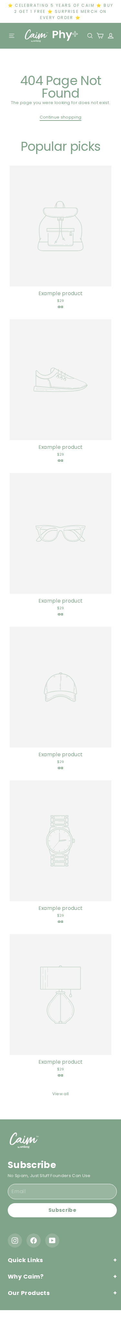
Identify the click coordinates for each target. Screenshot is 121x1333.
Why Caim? (26, 1276)
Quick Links (25, 1260)
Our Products (29, 1293)
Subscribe (62, 1210)
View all (60, 1093)
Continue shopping (60, 117)
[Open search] (90, 36)
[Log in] (109, 36)
